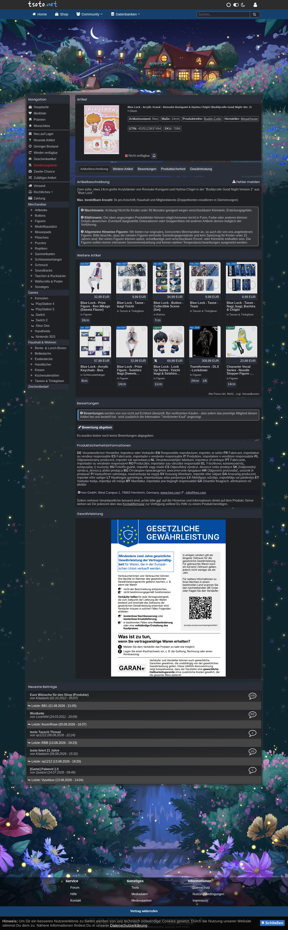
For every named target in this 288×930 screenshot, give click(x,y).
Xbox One (43, 325)
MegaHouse (249, 118)
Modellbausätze (46, 226)
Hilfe (73, 894)
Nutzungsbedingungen (208, 894)
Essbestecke (44, 359)
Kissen (39, 370)
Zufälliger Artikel (45, 177)
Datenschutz (201, 887)
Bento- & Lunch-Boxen (50, 348)
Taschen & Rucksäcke (50, 276)
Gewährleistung (201, 169)
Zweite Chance (44, 171)
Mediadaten (139, 894)
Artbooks (41, 210)
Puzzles (40, 243)
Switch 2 (42, 320)
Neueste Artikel (44, 140)
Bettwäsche (43, 353)
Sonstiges (42, 287)
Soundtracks (43, 270)
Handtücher (43, 364)
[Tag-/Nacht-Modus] (235, 4)
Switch (40, 314)
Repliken (41, 248)
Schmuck (41, 265)
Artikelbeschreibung (94, 169)
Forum (74, 887)
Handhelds (42, 331)
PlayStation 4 (45, 303)
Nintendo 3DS (45, 336)
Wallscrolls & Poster (49, 281)
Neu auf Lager (43, 134)
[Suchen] (254, 14)
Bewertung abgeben (96, 427)
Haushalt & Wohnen (42, 342)
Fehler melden (248, 181)
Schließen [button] (273, 923)
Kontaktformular (134, 504)
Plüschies (42, 237)
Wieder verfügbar (46, 152)
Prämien (39, 119)
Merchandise (37, 204)
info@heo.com (196, 492)
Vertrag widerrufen (144, 911)
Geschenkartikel (45, 159)
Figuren (40, 221)
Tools (135, 887)
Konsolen (41, 298)
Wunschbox (42, 126)
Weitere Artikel (123, 169)
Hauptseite (41, 107)
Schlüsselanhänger (48, 259)
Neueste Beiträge (42, 686)
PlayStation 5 (45, 309)
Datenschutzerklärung (128, 925)
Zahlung (39, 198)
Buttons (40, 215)
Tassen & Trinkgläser (49, 381)
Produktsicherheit (173, 169)
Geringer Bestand (46, 146)
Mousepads (43, 232)
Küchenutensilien (47, 375)
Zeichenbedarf (38, 386)
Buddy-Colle (212, 118)
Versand (39, 185)
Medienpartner (141, 900)
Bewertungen (147, 169)
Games (33, 292)
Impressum (200, 900)
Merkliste (40, 113)
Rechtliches (42, 192)
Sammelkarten (45, 254)
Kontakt (75, 900)
